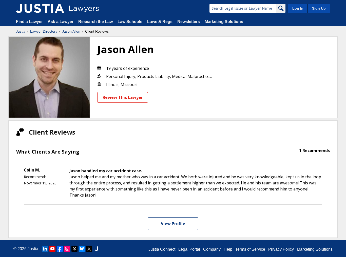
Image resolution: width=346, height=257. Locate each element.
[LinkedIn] (45, 249)
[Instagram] (67, 249)
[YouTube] (52, 249)
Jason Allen (71, 31)
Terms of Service (250, 249)
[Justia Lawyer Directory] (96, 249)
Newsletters (188, 21)
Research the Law (95, 21)
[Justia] (40, 8)
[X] (89, 249)
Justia (20, 31)
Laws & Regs (159, 21)
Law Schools (130, 21)
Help (228, 249)
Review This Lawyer (123, 97)
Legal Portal (189, 249)
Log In (297, 8)
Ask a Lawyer (61, 21)
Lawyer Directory (43, 31)
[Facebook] (60, 249)
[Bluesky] (82, 249)
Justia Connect (161, 249)
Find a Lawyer (29, 21)
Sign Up (319, 8)
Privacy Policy (281, 249)
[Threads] (74, 249)
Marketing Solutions (224, 21)
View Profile (173, 223)
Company (212, 249)
